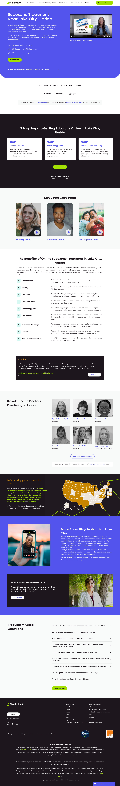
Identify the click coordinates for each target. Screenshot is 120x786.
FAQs (90, 707)
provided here (26, 749)
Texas (31, 499)
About (68, 707)
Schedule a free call (74, 102)
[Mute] (96, 36)
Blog (67, 714)
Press (90, 714)
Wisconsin (21, 501)
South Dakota (23, 499)
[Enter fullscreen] (110, 36)
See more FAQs (59, 688)
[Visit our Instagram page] (8, 724)
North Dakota (30, 497)
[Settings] (107, 36)
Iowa (19, 493)
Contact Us (13, 714)
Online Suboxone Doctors (97, 709)
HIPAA (39, 734)
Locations (92, 720)
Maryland (31, 493)
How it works (70, 704)
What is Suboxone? (95, 704)
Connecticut (28, 490)
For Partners (75, 2)
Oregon (39, 497)
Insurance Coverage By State (75, 722)
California (11, 490)
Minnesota (11, 495)
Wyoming (32, 501)
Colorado (19, 490)
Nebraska (27, 495)
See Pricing (42, 102)
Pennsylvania (12, 499)
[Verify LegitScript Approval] (85, 734)
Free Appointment (104, 3)
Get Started (14, 59)
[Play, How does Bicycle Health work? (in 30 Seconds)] (71, 36)
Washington (11, 501)
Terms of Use (50, 734)
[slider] (82, 36)
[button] (32, 3)
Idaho (9, 493)
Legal (67, 717)
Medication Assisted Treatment (99, 712)
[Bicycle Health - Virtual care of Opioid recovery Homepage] (14, 3)
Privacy (9, 734)
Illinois (14, 493)
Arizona (40, 488)
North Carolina (18, 497)
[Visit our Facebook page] (12, 724)
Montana (19, 495)
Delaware (37, 490)
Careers (68, 712)
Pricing (68, 709)
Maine (24, 493)
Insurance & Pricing (44, 2)
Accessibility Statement (24, 734)
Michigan (39, 493)
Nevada (35, 495)
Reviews (91, 717)
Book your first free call (97, 464)
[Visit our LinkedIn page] (17, 724)
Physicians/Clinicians (72, 720)
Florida (44, 490)
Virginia (37, 499)
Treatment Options (95, 722)
